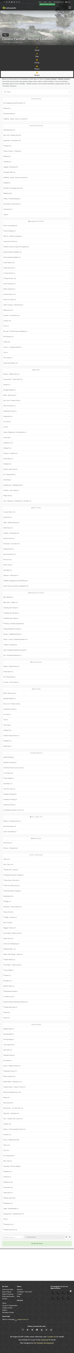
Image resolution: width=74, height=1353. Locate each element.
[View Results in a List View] (66, 1237)
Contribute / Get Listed (24, 1292)
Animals (7, 1134)
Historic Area (8, 538)
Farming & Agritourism (36, 753)
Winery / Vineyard (10, 848)
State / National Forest (11, 522)
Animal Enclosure (10, 1229)
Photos (40, 2)
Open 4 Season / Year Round (13, 305)
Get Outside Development (44, 1343)
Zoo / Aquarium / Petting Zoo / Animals (17, 501)
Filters (9, 92)
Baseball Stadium (9, 390)
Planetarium (8, 1203)
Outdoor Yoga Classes (11, 735)
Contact (68, 2)
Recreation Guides (8, 1312)
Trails (6, 859)
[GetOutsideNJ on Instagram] (16, 2)
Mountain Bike (9, 113)
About (50, 2)
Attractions (37, 369)
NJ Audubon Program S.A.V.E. (13, 810)
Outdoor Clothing (10, 645)
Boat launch (8, 1103)
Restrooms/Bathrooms (12, 1092)
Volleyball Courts (10, 1071)
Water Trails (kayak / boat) (12, 954)
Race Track (7, 1161)
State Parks (8, 528)
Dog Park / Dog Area (11, 1113)
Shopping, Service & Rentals (36, 592)
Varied (7, 975)
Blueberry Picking (9, 762)
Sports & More (37, 689)
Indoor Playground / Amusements (14, 432)
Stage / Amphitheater (10, 1208)
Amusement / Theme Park (12, 379)
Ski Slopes (7, 1060)
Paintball (7, 183)
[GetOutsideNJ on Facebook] (4, 2)
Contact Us (51, 1337)
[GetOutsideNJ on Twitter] (6, 2)
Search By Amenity (36, 1024)
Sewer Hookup (9, 283)
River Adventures (9, 826)
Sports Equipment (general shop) (14, 650)
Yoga (5, 214)
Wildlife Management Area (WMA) (15, 580)
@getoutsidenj (55, 1288)
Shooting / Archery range (12, 1166)
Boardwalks (8, 896)
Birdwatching (9, 130)
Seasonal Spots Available (12, 252)
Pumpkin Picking (9, 794)
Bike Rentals (8, 597)
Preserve (7, 559)
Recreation (7, 570)
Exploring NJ (46, 1340)
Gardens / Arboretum (11, 533)
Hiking (7, 108)
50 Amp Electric (9, 278)
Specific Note (8, 986)
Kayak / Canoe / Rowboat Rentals (15, 639)
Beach (6, 1097)
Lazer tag (7, 437)
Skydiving (7, 480)
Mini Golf (7, 1050)
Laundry (7, 321)
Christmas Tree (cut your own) (13, 768)
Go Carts (7, 421)
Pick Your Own (9, 789)
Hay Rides (7, 783)
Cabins (6, 342)
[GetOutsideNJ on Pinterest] (9, 2)
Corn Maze (8, 773)
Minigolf (7, 448)
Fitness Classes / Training (12, 151)
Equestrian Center (9, 411)
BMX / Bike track (9, 395)
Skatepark (7, 1171)
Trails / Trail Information (37, 855)
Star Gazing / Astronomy (12, 204)
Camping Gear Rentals (11, 613)
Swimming (7, 209)
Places (4, 1303)
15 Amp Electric (9, 273)
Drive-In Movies (9, 406)
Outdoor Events (7, 1308)
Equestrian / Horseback (12, 140)
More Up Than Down (11, 885)
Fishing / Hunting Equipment (14, 623)
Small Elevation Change (12, 891)
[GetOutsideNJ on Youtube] (14, 2)
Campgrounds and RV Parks (37, 221)
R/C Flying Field (9, 474)
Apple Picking (8, 757)
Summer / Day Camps (11, 490)
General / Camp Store (11, 315)
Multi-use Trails (9, 299)
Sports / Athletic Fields (11, 1066)
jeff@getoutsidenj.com (23, 1319)
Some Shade (9, 970)
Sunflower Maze (9, 805)
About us (20, 1289)
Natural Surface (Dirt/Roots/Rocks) (15, 1002)
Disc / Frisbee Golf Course (13, 1118)
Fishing (7, 146)
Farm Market (9, 778)
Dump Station (8, 262)
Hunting (7, 161)
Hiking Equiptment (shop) (12, 629)
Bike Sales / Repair (10, 602)
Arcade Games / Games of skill (14, 1087)
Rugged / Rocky (9, 928)
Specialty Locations (37, 662)
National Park (8, 549)
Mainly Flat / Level (11, 870)
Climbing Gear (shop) (10, 618)
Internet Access (9, 294)
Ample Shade (9, 959)
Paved (6, 1012)
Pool (6, 326)
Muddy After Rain (10, 1007)
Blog (18, 1296)
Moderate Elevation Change (14, 875)
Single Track (8, 938)
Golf (5, 427)
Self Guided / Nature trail (12, 933)
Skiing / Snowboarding (11, 198)
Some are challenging (11, 944)
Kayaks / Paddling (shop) (12, 634)
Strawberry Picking (10, 799)
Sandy (6, 1018)
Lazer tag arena (9, 1044)
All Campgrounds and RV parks (14, 103)
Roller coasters (9, 1076)
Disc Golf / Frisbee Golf (12, 135)
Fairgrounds (7, 416)
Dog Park (7, 517)
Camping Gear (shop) (10, 607)
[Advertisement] (37, 1264)
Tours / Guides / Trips (36, 816)
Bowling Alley (8, 1034)
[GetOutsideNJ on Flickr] (11, 2)
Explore (4, 1310)
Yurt (5, 352)
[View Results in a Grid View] (69, 1237)
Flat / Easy (8, 864)
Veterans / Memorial (10, 575)
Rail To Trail (7, 565)
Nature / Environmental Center (14, 1129)
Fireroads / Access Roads (12, 907)
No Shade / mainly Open (12, 965)
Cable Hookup (9, 268)
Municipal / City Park (11, 543)
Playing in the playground (13, 188)
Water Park (7, 495)
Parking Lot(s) (9, 1198)
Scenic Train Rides (9, 831)
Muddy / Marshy (10, 917)
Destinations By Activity (37, 125)
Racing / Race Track (10, 469)
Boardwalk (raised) (11, 991)
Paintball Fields (9, 1055)
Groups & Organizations (10, 1305)
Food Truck (7, 843)
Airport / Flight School (11, 374)
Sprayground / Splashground (13, 485)
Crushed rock (8, 996)
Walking (7, 193)
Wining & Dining (36, 838)
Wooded (7, 981)
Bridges (7, 901)
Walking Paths (9, 949)
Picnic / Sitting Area (11, 1140)
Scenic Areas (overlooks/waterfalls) (15, 586)
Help (5, 35)
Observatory (8, 458)
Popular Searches (36, 98)
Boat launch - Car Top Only (13, 1108)
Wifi (5, 1219)
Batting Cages (8, 1029)
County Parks (9, 512)
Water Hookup (9, 289)
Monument (8, 1187)
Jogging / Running (10, 167)
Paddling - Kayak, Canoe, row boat (15, 119)
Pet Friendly (8, 336)
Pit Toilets (8, 358)
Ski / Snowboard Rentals (12, 655)
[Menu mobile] (69, 7)
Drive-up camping (10, 225)
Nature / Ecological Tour (12, 821)
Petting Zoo (8, 1224)
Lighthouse (8, 443)
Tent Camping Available (11, 257)
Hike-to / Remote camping (12, 236)
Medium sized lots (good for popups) (16, 246)
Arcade (6, 384)
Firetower (7, 1177)
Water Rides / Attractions (12, 1081)
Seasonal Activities (10, 363)
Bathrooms (8, 310)
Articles (45, 2)
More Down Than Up (11, 880)
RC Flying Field (9, 1155)
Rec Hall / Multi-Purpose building (15, 331)
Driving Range (8, 1039)
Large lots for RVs (10, 241)
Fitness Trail (8, 912)
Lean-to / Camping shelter (12, 347)
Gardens (7, 1124)
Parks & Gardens (36, 507)
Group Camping (9, 231)
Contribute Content (59, 2)
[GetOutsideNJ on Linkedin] (19, 2)
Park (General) (9, 554)
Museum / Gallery (10, 453)
